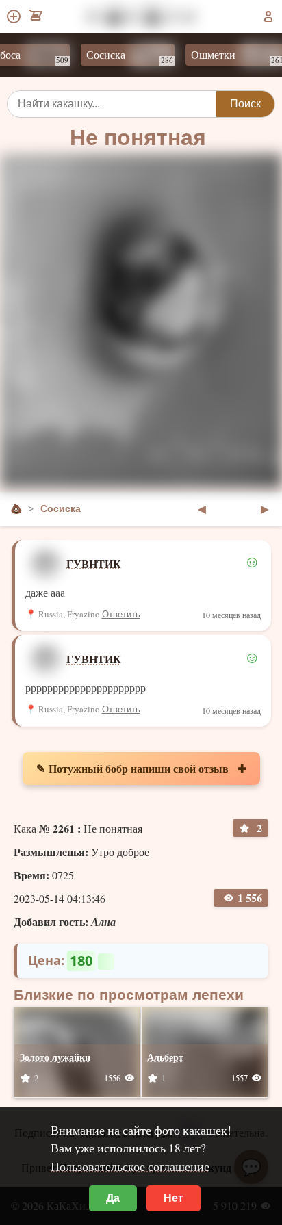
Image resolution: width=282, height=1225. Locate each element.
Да (113, 1198)
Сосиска (121, 56)
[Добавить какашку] (14, 16)
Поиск (245, 103)
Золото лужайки (55, 1057)
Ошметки (229, 56)
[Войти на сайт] (268, 16)
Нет (173, 1198)
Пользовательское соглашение (130, 1166)
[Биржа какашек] (36, 16)
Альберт (165, 1057)
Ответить (121, 614)
